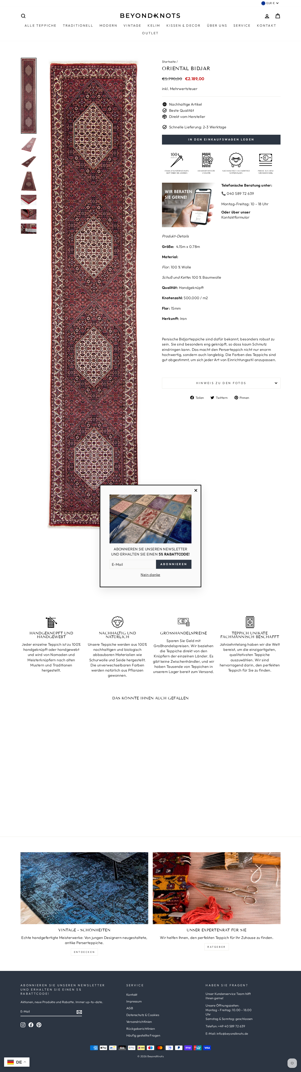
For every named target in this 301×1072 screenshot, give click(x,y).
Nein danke (150, 574)
